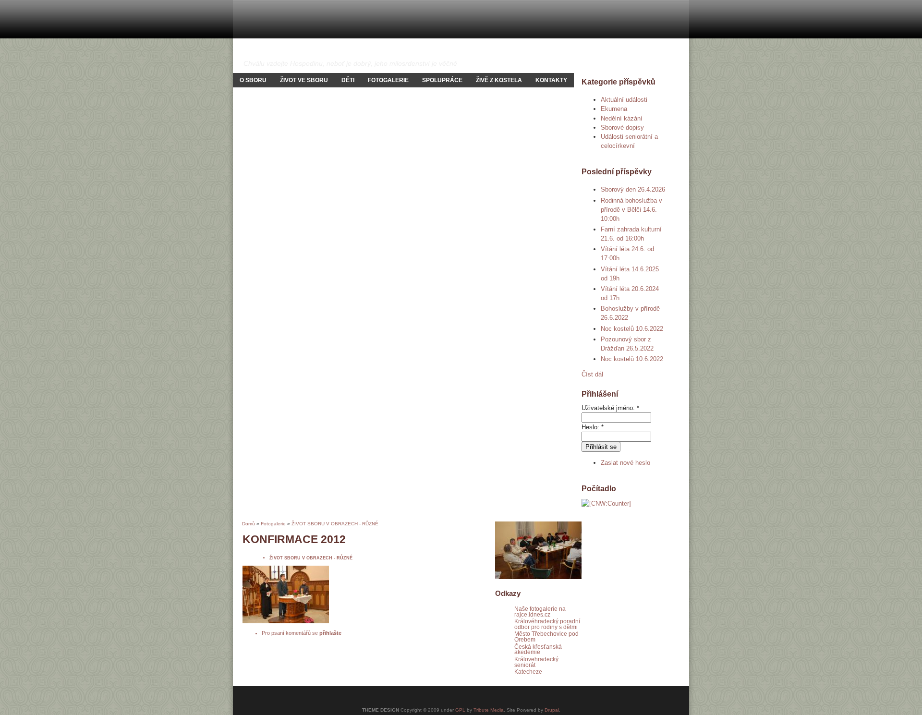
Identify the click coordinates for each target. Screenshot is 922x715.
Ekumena (614, 108)
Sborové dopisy (622, 127)
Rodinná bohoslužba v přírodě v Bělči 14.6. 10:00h (631, 209)
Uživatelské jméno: (610, 408)
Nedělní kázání (622, 118)
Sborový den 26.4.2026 (633, 189)
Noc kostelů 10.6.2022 (632, 328)
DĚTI (347, 80)
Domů (248, 523)
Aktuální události (624, 99)
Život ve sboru (304, 80)
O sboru (253, 80)
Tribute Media (488, 710)
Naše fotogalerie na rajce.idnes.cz (540, 612)
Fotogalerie (388, 80)
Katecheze (528, 671)
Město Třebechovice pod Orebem (546, 636)
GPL (460, 710)
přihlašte (330, 633)
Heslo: (593, 427)
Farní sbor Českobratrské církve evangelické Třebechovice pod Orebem (453, 51)
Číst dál (592, 374)
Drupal (552, 710)
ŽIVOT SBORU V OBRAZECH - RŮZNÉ (334, 523)
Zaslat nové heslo (625, 462)
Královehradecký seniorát (536, 662)
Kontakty (551, 80)
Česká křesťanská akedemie (538, 649)
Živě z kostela (499, 80)
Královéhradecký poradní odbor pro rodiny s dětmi (547, 624)
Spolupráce (442, 80)
